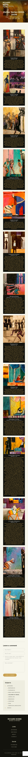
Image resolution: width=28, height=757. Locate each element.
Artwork (10, 686)
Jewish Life (11, 696)
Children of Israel (13, 694)
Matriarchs (11, 688)
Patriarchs (11, 690)
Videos (9, 708)
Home (7, 17)
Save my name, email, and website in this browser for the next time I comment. (14, 658)
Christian (11, 701)
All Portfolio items (14, 17)
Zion (9, 703)
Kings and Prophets (14, 692)
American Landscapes (14, 705)
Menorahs (11, 699)
